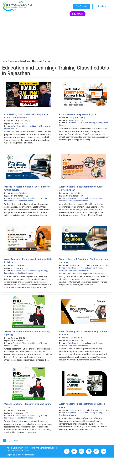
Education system (11, 345)
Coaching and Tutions (67, 415)
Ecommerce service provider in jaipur (78, 114)
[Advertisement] (57, 39)
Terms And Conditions (39, 448)
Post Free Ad (81, 6)
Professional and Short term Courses (18, 201)
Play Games (77, 14)
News (27, 451)
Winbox (53, 448)
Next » (16, 441)
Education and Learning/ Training (34, 126)
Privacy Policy (22, 448)
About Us (11, 448)
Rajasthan (17, 126)
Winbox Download (15, 451)
